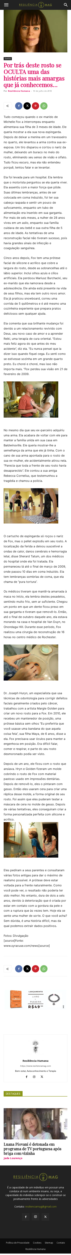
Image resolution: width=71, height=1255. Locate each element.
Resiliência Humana (19, 91)
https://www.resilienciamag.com (35, 1066)
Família (8, 58)
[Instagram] (36, 1077)
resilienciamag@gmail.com (41, 1206)
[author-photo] (35, 1055)
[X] (27, 106)
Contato (61, 1242)
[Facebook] (18, 106)
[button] (6, 5)
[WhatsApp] (44, 106)
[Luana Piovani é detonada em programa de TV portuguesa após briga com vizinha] (35, 1123)
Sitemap (49, 1242)
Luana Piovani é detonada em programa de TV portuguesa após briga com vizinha (32, 1148)
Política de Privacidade (17, 1242)
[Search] (66, 5)
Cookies (37, 1242)
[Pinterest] (35, 106)
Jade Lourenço (13, 1158)
